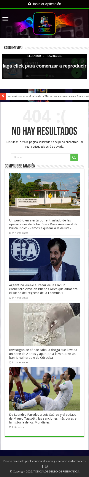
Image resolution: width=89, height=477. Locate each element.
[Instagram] (46, 466)
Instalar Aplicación (46, 4)
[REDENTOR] (44, 23)
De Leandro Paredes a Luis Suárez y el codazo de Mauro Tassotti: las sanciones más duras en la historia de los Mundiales (43, 418)
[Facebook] (42, 466)
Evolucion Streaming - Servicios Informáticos (58, 461)
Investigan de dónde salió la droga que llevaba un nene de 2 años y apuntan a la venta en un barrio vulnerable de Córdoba (43, 354)
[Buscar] (74, 157)
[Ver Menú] (5, 19)
